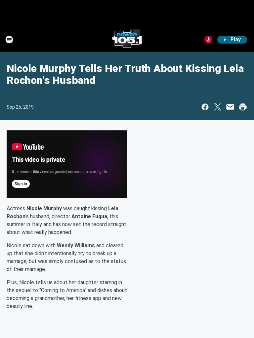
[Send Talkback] (208, 40)
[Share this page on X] (217, 107)
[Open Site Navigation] (9, 40)
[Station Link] (127, 39)
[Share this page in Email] (230, 107)
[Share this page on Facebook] (205, 107)
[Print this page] (242, 107)
